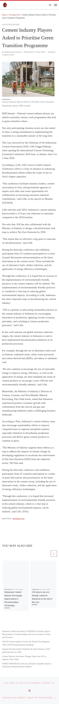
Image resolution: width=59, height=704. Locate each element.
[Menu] (55, 5)
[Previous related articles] (47, 553)
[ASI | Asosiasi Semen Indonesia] (4, 4)
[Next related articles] (54, 553)
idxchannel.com (18, 518)
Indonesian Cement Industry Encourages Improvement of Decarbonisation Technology (13, 599)
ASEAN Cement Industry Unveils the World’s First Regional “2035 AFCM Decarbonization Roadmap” (25, 643)
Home (4, 15)
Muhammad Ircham (13, 52)
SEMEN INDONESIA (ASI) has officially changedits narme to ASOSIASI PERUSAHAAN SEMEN (26, 665)
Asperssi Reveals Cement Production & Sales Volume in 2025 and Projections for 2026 (26, 650)
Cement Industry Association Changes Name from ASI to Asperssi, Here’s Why (24, 657)
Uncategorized (14, 15)
